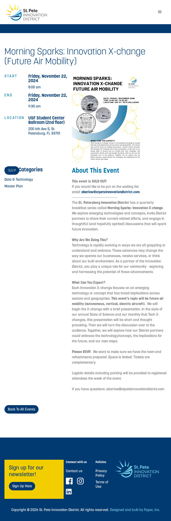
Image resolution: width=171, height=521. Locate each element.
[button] (160, 12)
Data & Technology (18, 179)
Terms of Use (102, 484)
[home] (78, 12)
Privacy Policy (101, 473)
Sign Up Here (22, 486)
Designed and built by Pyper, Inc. (135, 510)
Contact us (74, 471)
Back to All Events (21, 409)
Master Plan (13, 186)
